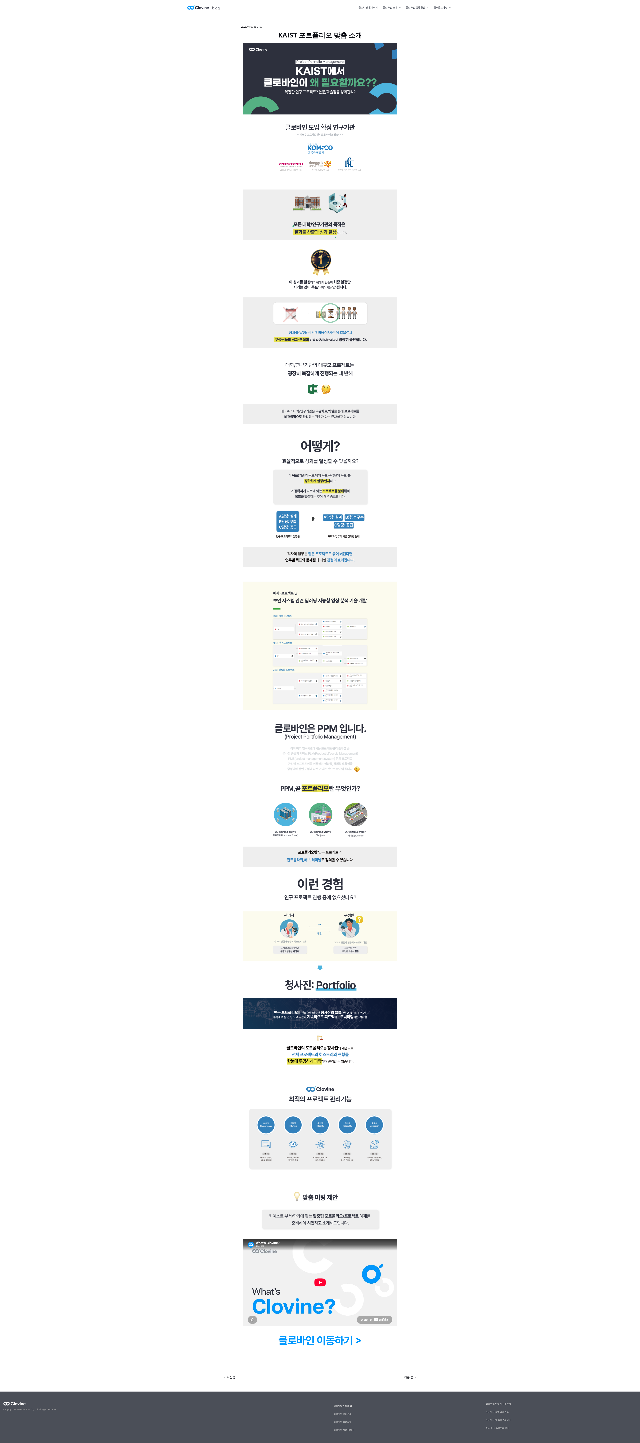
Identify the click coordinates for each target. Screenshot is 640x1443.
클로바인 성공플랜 (415, 7)
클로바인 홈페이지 (368, 7)
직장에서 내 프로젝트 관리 (498, 1419)
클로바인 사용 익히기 (344, 1429)
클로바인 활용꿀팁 (343, 1421)
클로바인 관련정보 (343, 1413)
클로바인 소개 (390, 7)
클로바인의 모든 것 (343, 1405)
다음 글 (410, 1377)
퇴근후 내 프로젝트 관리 (497, 1427)
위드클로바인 (441, 7)
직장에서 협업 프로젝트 (497, 1411)
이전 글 (230, 1377)
